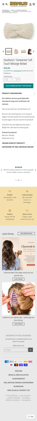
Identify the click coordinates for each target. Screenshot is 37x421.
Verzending (17, 71)
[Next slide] (33, 51)
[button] (8, 51)
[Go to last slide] (3, 51)
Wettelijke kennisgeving (12, 400)
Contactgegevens (26, 400)
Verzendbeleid (26, 399)
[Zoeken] (6, 4)
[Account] (30, 4)
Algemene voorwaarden (13, 399)
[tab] (15, 180)
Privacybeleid (25, 397)
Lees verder (18, 279)
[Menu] (3, 4)
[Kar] (33, 4)
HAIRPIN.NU (14, 395)
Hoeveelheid (8, 76)
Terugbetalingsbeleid (14, 397)
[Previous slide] (1, 170)
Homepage (5, 10)
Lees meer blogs (26, 233)
